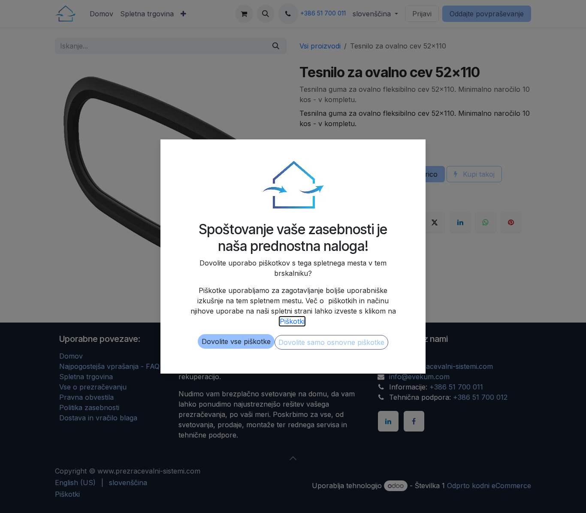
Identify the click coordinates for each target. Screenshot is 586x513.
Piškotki (292, 321)
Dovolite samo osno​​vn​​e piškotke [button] (331, 342)
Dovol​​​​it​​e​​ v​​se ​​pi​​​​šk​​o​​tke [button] (236, 341)
